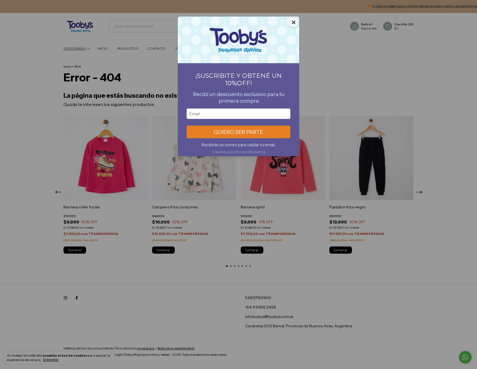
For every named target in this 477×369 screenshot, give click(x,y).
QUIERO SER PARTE (238, 132)
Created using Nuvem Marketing (238, 152)
